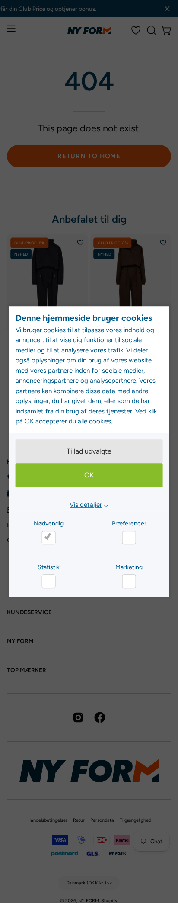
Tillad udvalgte (89, 452)
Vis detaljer (86, 505)
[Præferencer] (129, 537)
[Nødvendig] (48, 537)
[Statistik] (48, 581)
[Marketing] (129, 581)
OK (89, 475)
